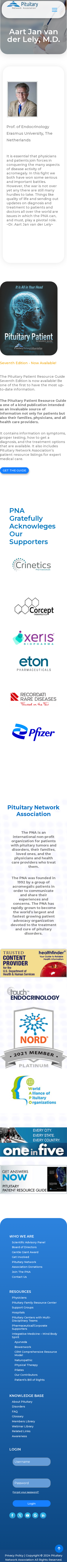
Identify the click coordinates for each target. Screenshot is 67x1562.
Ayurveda (21, 1342)
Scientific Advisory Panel (28, 1242)
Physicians (19, 1297)
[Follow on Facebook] (12, 1515)
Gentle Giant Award (25, 1252)
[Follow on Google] (35, 1515)
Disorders (18, 1406)
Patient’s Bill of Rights (30, 1379)
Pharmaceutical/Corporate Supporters (29, 1327)
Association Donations (27, 1267)
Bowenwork (23, 1347)
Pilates (19, 1370)
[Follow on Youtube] (28, 1515)
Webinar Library (23, 1426)
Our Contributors (26, 1374)
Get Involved (20, 1257)
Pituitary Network (24, 1262)
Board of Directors (24, 1247)
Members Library (23, 1421)
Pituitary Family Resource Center (34, 1302)
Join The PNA (21, 1272)
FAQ (15, 1411)
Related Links (21, 1431)
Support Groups (23, 1307)
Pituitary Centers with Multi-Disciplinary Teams (31, 1319)
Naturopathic (23, 1360)
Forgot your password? (26, 1492)
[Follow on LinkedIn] (43, 1515)
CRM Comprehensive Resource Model (36, 1353)
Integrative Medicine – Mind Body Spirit (34, 1335)
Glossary (17, 1416)
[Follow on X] (20, 1515)
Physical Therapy (26, 1365)
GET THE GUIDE (14, 470)
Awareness (19, 1436)
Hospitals (18, 1312)
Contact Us (19, 1277)
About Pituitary (22, 1401)
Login (32, 1503)
